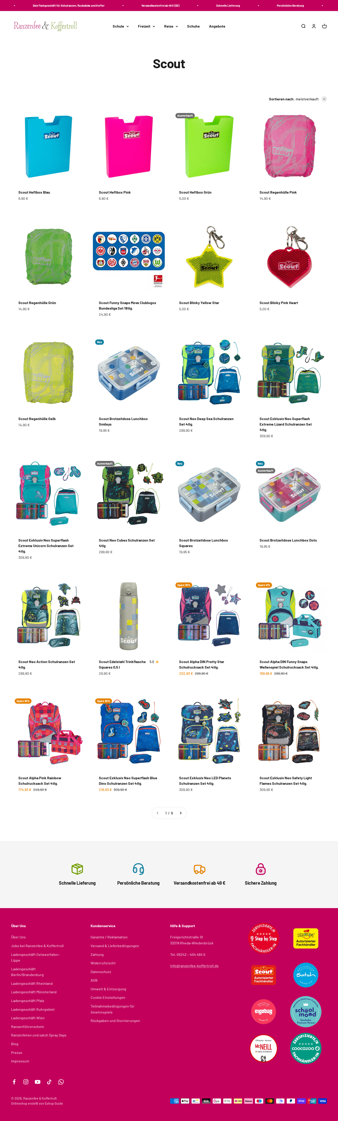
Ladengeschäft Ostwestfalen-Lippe (35, 957)
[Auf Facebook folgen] (14, 1082)
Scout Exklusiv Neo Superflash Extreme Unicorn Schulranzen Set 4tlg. (46, 545)
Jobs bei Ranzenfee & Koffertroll (37, 945)
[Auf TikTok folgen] (49, 1082)
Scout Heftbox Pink (115, 192)
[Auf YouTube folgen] (37, 1082)
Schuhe (193, 26)
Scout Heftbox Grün (195, 192)
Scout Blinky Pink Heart (279, 302)
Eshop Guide (54, 1103)
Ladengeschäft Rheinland (32, 983)
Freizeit (144, 26)
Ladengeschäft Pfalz (27, 1000)
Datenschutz (101, 971)
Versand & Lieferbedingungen (115, 945)
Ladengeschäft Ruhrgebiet (33, 1009)
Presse (16, 1052)
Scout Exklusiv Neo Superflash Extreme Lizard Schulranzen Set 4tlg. (286, 424)
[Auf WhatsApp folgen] (61, 1082)
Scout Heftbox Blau (34, 192)
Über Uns (18, 937)
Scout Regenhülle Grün (37, 302)
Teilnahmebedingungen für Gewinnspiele (113, 1009)
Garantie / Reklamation (109, 937)
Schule (118, 26)
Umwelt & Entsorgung (108, 989)
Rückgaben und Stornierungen (115, 1020)
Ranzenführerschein (27, 1026)
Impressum (20, 1061)
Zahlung (97, 954)
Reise (168, 26)
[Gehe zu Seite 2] (180, 813)
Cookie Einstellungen (108, 997)
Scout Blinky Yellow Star (199, 302)
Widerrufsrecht (103, 963)
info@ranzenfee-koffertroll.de (194, 965)
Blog (14, 1044)
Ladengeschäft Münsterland (34, 992)
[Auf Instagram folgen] (26, 1082)
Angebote (217, 26)
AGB (94, 980)
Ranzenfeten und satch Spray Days (38, 1035)
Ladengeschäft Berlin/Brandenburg (27, 972)
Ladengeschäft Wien (28, 1018)
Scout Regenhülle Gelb (37, 418)
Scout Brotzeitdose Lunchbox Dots (288, 540)
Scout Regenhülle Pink (278, 192)
